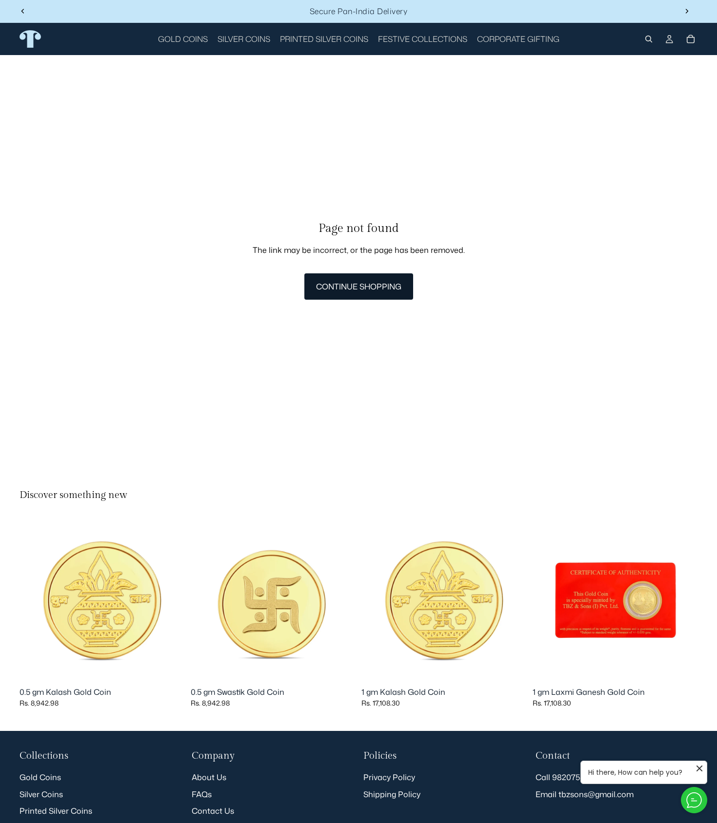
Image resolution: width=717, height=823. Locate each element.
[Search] (648, 39)
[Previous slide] (23, 11)
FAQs (202, 794)
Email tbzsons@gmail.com (585, 794)
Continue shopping (358, 286)
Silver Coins (41, 794)
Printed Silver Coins (56, 810)
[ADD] (170, 667)
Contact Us (213, 810)
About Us (209, 777)
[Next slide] (686, 11)
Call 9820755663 (567, 777)
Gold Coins (40, 777)
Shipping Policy (391, 794)
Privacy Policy (389, 777)
